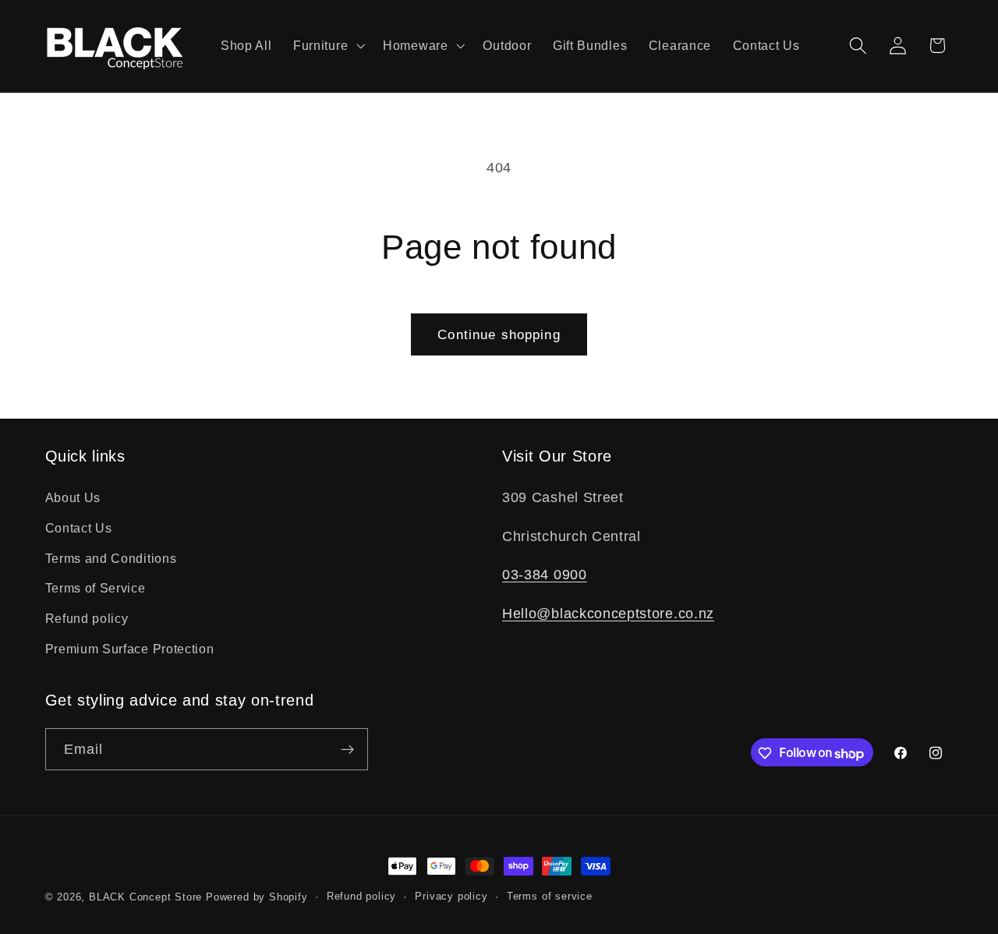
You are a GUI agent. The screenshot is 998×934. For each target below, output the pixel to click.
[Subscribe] (347, 750)
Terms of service (550, 897)
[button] (327, 46)
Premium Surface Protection (129, 648)
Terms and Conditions (111, 557)
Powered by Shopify (257, 897)
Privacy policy (451, 897)
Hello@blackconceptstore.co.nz (608, 612)
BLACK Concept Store (145, 897)
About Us (73, 497)
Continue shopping (499, 334)
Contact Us (78, 527)
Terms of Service (95, 588)
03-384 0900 (544, 574)
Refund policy (87, 618)
